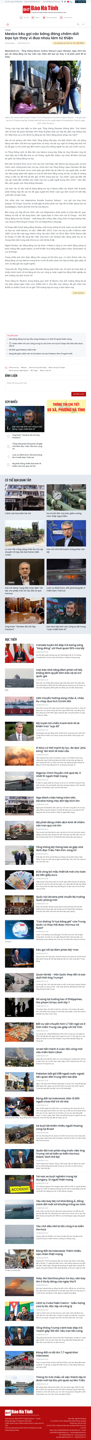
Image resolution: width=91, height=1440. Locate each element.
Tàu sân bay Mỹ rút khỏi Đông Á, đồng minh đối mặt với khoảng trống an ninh (60, 1203)
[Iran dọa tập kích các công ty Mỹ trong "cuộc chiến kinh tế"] (24, 419)
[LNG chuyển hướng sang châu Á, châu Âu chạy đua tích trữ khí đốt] (19, 706)
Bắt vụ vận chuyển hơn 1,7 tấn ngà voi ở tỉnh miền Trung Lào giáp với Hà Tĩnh (60, 1025)
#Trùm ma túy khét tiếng (37, 367)
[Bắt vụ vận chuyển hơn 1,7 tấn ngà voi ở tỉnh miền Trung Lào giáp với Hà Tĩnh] (19, 1032)
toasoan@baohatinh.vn (78, 1432)
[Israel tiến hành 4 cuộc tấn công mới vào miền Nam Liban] (19, 1057)
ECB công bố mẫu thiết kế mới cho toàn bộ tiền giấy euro (61, 873)
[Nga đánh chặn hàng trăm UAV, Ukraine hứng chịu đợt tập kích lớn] (19, 805)
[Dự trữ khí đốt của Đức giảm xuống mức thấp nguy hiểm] (66, 497)
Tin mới (26, 17)
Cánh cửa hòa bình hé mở (18, 513)
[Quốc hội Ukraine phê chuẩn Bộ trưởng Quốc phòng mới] (19, 905)
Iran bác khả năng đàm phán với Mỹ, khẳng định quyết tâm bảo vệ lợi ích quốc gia (59, 673)
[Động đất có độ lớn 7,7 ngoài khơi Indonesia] (19, 1360)
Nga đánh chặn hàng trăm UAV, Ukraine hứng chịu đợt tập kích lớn (58, 799)
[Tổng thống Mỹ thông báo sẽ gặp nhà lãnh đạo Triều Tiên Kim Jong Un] (19, 855)
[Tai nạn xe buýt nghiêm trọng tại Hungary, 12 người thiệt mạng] (19, 1184)
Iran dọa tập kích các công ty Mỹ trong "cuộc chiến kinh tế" (27, 427)
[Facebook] (62, 2)
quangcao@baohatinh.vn (64, 1437)
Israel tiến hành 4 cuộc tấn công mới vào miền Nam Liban (59, 1051)
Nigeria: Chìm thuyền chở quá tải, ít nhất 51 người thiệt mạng (58, 775)
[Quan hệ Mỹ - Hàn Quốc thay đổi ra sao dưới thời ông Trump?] (19, 982)
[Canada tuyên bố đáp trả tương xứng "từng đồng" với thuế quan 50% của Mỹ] (19, 653)
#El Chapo (34, 370)
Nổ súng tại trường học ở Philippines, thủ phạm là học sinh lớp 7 (59, 1001)
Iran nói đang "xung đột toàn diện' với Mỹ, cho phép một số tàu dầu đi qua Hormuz (24, 590)
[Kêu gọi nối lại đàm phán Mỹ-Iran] (19, 958)
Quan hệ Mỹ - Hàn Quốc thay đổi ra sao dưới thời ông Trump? (60, 976)
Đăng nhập (81, 1)
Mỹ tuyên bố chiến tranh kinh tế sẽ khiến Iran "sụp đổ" (57, 725)
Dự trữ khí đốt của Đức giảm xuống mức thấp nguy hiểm (64, 514)
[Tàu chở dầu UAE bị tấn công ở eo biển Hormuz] (19, 1234)
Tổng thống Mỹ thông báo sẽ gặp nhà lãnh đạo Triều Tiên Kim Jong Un (27, 446)
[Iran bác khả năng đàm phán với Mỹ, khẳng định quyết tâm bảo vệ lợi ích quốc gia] (19, 678)
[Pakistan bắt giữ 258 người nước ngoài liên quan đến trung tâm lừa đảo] (19, 1081)
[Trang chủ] (7, 24)
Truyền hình (68, 17)
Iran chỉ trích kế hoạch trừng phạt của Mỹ (66, 550)
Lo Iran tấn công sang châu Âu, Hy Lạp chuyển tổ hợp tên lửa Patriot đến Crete (24, 552)
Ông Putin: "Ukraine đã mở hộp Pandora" (26, 436)
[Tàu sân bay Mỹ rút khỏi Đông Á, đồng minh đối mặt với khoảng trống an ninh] (19, 1209)
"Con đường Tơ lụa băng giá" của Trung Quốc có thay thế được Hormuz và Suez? (60, 925)
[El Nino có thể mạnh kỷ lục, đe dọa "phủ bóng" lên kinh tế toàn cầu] (19, 756)
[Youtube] (68, 2)
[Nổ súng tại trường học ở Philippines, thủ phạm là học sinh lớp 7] (19, 1007)
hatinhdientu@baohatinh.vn (59, 1432)
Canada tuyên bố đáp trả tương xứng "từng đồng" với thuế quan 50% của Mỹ (60, 647)
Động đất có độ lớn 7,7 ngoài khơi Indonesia (57, 1354)
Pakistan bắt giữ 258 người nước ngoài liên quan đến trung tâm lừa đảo (60, 1075)
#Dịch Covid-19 (45, 370)
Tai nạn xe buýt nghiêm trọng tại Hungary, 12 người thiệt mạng (56, 1178)
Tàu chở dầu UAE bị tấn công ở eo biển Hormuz (60, 1228)
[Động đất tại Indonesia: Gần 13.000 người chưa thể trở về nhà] (19, 1106)
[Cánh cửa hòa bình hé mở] (24, 497)
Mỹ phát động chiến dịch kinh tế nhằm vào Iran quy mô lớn (26, 464)
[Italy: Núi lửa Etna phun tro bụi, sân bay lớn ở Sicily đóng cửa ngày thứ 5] (19, 1286)
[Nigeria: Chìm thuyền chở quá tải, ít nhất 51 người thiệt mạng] (19, 781)
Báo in (38, 17)
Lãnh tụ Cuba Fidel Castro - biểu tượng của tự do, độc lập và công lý (60, 1305)
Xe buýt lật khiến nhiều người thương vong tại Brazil (59, 1127)
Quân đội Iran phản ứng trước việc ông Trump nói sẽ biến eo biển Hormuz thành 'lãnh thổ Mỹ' (60, 1154)
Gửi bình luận (78, 394)
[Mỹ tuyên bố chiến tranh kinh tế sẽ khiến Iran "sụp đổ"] (19, 731)
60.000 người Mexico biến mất (22, 350)
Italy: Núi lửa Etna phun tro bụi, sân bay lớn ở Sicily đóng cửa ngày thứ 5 (60, 1280)
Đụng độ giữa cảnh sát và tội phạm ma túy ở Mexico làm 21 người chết (40, 353)
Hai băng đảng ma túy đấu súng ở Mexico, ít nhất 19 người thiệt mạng (40, 339)
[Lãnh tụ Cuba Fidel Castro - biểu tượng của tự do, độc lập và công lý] (19, 1311)
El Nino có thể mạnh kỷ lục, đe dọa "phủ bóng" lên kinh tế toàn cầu (61, 749)
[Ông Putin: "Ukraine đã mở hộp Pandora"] (24, 610)
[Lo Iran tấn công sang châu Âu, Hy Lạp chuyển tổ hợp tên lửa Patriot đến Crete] (24, 533)
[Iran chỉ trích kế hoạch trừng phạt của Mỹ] (66, 533)
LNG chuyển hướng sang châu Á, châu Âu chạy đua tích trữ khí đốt (60, 700)
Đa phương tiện (52, 17)
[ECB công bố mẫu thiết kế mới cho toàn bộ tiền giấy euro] (19, 880)
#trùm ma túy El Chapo (57, 367)
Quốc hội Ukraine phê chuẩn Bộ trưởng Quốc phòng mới (60, 898)
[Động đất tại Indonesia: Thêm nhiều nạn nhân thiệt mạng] (19, 1259)
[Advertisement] (45, 312)
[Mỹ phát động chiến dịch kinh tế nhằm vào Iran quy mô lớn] (19, 830)
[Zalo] (71, 2)
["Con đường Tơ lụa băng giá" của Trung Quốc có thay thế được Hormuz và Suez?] (19, 929)
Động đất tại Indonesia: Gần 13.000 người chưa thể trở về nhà (57, 1100)
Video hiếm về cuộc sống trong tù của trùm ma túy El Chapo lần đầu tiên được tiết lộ (46, 344)
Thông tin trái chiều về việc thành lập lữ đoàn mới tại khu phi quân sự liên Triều (61, 1379)
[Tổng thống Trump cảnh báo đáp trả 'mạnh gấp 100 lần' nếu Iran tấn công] (19, 1336)
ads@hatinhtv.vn (80, 1437)
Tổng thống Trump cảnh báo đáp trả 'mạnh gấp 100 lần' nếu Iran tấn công (59, 1329)
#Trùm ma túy (14, 367)
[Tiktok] (65, 2)
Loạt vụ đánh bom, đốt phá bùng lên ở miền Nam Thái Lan (27, 456)
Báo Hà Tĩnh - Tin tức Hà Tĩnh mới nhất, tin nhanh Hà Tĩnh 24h (45, 9)
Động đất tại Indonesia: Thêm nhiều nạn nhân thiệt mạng (58, 1252)
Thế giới (8, 30)
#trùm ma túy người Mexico (18, 370)
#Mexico (24, 367)
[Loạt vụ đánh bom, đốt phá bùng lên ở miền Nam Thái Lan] (66, 572)
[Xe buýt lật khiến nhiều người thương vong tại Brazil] (19, 1134)
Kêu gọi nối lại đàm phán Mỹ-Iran (57, 950)
